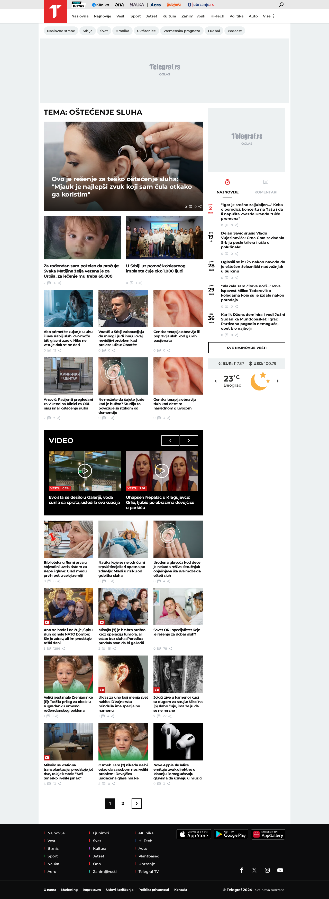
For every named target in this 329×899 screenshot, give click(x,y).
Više (267, 16)
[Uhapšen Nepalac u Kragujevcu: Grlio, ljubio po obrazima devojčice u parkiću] (162, 471)
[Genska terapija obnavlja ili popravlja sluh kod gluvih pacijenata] (178, 308)
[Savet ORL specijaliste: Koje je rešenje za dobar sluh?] (178, 606)
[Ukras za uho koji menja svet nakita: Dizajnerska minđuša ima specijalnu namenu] (123, 674)
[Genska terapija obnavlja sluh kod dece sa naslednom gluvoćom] (178, 376)
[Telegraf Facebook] (241, 870)
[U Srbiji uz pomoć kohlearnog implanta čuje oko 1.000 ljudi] (164, 238)
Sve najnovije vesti (247, 348)
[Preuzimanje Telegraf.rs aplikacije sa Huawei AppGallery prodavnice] (268, 834)
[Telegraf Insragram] (267, 870)
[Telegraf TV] (280, 870)
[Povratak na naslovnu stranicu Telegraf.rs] (55, 11)
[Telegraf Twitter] (254, 870)
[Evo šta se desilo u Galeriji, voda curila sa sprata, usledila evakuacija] (85, 471)
